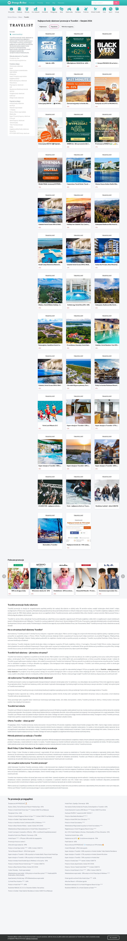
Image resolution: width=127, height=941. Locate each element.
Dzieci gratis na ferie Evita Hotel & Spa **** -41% (80, 878)
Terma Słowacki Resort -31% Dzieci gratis (21, 851)
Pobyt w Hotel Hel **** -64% (17, 884)
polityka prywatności (32, 938)
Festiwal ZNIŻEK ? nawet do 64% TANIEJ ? (78, 813)
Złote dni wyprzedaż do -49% (17, 845)
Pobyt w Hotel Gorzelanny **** (75, 822)
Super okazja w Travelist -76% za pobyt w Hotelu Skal (82, 857)
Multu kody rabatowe (16, 66)
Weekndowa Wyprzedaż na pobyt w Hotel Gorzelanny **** (83, 826)
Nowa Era (13, 131)
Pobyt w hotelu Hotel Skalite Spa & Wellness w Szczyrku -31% (28, 860)
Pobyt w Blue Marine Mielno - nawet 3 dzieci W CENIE (25, 826)
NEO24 (12, 91)
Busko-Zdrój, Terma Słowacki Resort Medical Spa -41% (26, 807)
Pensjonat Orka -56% (15, 813)
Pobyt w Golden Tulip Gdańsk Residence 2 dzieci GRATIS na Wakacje (30, 891)
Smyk (11, 68)
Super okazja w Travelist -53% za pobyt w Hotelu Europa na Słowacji (30, 857)
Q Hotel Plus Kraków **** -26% (18, 881)
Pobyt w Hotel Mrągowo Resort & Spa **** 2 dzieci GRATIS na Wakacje (31, 816)
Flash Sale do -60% (71, 841)
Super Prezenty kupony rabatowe (20, 116)
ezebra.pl (12, 95)
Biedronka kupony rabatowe (18, 80)
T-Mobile (12, 110)
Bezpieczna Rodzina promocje (19, 89)
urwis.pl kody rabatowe (17, 103)
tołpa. (11, 127)
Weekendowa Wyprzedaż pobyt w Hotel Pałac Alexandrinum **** (29, 829)
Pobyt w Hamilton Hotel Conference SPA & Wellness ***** (26, 822)
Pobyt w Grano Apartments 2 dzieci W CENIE (79, 864)
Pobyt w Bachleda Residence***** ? (76, 816)
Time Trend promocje (16, 125)
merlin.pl (12, 105)
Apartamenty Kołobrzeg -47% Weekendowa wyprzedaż (26, 878)
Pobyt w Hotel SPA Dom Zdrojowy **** (77, 819)
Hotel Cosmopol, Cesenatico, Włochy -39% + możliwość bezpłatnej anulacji (32, 832)
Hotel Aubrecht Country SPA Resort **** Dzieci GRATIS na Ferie (85, 810)
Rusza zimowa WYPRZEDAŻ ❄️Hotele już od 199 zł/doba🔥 (84, 845)
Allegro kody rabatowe (17, 98)
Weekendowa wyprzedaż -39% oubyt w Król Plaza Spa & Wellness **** (87, 873)
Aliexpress (13, 74)
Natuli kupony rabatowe (17, 120)
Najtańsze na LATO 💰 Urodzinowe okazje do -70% (81, 838)
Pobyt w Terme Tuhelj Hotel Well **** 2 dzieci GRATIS (82, 867)
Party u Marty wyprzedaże (18, 112)
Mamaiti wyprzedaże (16, 107)
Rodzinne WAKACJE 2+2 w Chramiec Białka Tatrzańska (26, 887)
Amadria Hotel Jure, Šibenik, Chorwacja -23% (22, 835)
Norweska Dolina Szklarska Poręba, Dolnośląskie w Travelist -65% (86, 807)
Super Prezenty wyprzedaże (18, 76)
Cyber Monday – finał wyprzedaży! (19, 870)
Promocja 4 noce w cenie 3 (16, 841)
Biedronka (13, 114)
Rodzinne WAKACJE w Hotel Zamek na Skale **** (81, 887)
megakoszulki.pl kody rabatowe (19, 129)
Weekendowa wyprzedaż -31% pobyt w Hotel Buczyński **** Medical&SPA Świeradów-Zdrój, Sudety (32, 874)
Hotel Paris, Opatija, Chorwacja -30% (77, 803)
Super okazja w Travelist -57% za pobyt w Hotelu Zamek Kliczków (86, 854)
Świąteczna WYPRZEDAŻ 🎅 (17, 803)
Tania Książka (14, 122)
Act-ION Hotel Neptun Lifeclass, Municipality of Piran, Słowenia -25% (87, 832)
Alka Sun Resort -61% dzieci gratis (76, 881)
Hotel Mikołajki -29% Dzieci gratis (76, 848)
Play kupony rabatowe (16, 85)
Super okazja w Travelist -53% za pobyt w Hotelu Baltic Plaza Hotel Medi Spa (33, 854)
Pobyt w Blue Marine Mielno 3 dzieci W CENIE (23, 867)
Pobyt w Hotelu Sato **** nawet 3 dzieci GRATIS (80, 860)
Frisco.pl (12, 118)
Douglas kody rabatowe (17, 93)
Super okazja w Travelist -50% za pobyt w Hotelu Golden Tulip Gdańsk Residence (91, 851)
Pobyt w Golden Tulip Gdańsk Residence (21, 819)
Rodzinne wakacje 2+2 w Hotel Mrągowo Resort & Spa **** (84, 884)
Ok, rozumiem (113, 937)
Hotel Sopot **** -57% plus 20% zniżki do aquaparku (25, 838)
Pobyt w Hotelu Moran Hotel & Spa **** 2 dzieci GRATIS (26, 864)
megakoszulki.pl (14, 78)
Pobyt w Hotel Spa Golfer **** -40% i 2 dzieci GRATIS (25, 848)
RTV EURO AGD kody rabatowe (19, 133)
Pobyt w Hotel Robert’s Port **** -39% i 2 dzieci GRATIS (83, 870)
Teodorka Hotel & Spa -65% (74, 835)
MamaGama (13, 83)
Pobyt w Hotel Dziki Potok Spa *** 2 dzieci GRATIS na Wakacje (28, 810)
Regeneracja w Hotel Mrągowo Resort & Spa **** (80, 829)
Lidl (11, 87)
